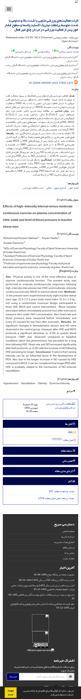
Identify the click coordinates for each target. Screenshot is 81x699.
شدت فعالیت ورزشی (33, 187)
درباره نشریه (67, 536)
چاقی (48, 187)
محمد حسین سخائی (69, 51)
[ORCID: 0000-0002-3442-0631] (13, 51)
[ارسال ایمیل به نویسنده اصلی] (58, 51)
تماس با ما (69, 552)
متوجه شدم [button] (11, 692)
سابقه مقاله (67, 450)
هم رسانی (67, 460)
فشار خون (74, 187)
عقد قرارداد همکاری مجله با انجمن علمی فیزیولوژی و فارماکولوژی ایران (42, 605)
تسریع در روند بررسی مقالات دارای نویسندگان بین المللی (46, 594)
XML (71, 432)
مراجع (69, 391)
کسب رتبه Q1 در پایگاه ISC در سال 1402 (53, 580)
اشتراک (13, 676)
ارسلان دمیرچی (23, 51)
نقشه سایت (68, 558)
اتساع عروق (60, 187)
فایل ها (69, 423)
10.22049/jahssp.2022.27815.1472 (51, 82)
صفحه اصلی (68, 531)
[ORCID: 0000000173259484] (36, 51)
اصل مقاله (63, 440)
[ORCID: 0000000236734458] (55, 51)
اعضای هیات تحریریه (64, 542)
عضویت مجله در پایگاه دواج (60, 574)
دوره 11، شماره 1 (30, 404)
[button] (48, 695)
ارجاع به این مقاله (64, 471)
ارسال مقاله (68, 547)
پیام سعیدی (44, 51)
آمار (70, 481)
